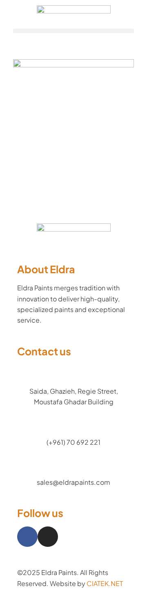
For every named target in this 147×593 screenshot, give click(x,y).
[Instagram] (48, 536)
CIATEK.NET (105, 583)
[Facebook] (27, 536)
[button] (73, 31)
